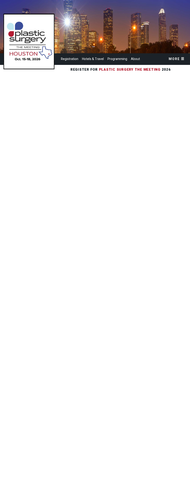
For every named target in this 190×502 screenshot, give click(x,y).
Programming (117, 59)
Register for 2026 (121, 69)
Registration (69, 59)
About (135, 59)
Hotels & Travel (93, 59)
